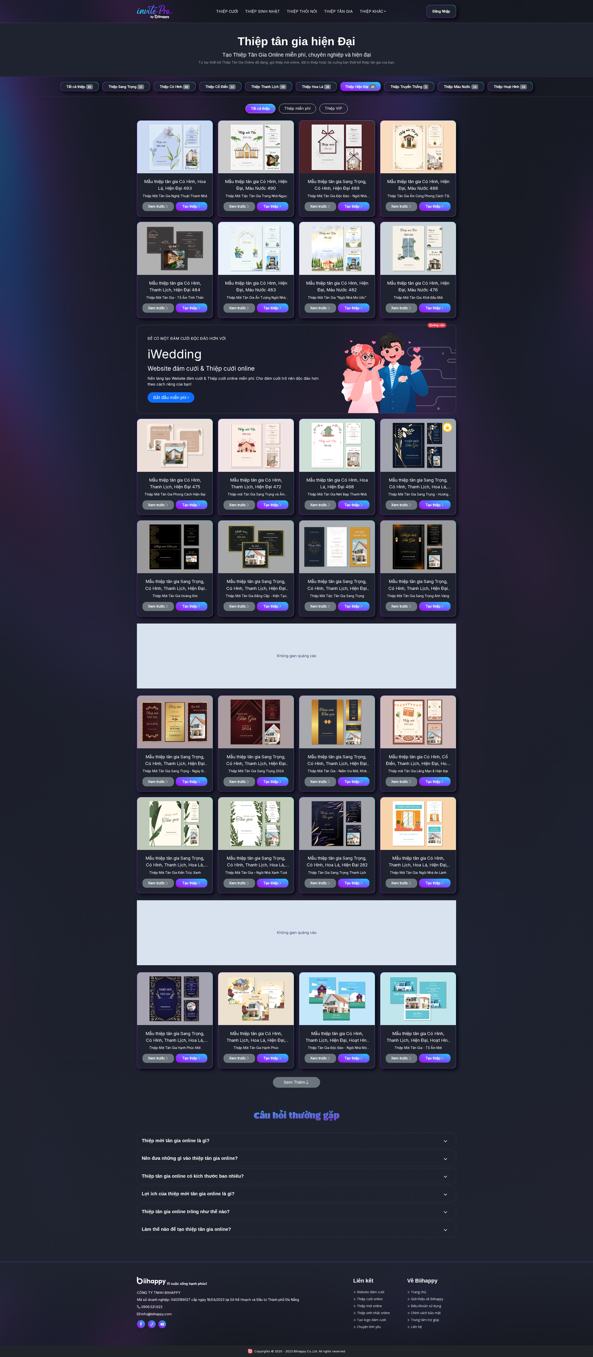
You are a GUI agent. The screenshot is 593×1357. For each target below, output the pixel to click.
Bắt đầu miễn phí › (171, 397)
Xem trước (156, 206)
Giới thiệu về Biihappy (426, 1299)
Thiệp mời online (369, 1306)
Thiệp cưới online (369, 1299)
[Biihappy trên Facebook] (141, 1324)
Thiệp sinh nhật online (373, 1313)
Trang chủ (418, 1292)
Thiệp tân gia (338, 11)
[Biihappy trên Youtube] (162, 1324)
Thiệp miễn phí (297, 108)
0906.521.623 (151, 1307)
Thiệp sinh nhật (262, 11)
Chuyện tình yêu (368, 1327)
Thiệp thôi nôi (302, 11)
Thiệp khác (371, 11)
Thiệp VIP (333, 108)
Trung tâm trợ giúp (424, 1320)
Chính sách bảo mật (425, 1313)
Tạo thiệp (189, 206)
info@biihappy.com (156, 1314)
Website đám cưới (370, 1292)
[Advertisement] (296, 656)
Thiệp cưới (227, 11)
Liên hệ (416, 1327)
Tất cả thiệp (260, 108)
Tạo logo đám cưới (371, 1320)
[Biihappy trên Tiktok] (152, 1324)
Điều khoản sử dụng (425, 1306)
